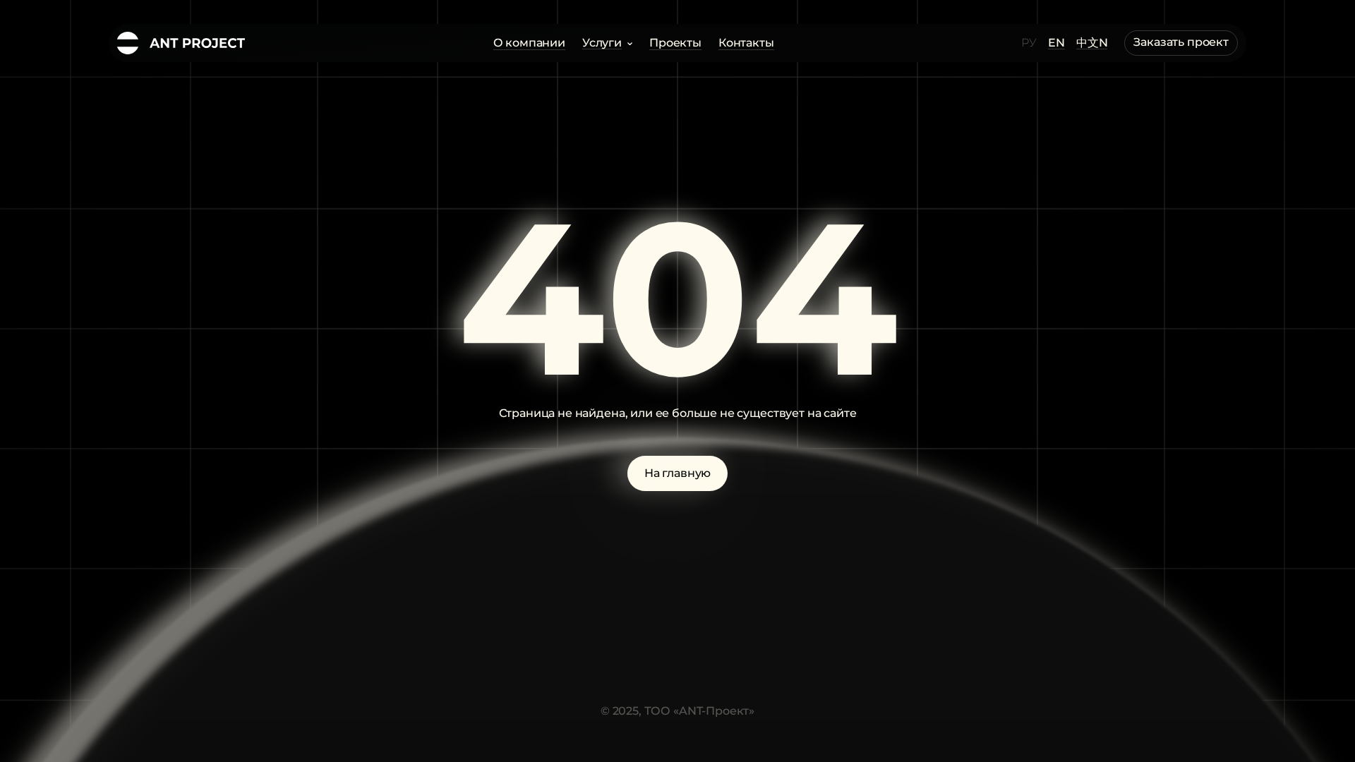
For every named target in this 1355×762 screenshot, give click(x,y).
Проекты (675, 42)
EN (1056, 43)
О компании (529, 42)
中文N (1092, 43)
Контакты (746, 42)
